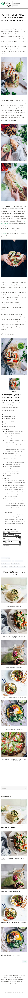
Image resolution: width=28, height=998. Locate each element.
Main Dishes (6, 558)
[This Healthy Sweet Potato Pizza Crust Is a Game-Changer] (14, 757)
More (24, 961)
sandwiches (15, 564)
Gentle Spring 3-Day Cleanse (14, 667)
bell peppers (6, 561)
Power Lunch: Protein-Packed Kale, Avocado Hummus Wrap (13, 826)
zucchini (23, 566)
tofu (10, 566)
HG (13, 561)
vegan (16, 566)
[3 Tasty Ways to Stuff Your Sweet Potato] (14, 634)
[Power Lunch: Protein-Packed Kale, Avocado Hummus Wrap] (14, 602)
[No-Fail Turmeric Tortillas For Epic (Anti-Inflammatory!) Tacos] (14, 725)
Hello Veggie (10, 4)
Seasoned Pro (19, 992)
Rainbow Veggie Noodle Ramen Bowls (14, 697)
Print (15, 391)
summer (4, 566)
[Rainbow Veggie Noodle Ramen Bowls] (14, 695)
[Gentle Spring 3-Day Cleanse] (14, 665)
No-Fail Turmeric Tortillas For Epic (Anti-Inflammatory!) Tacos (13, 955)
